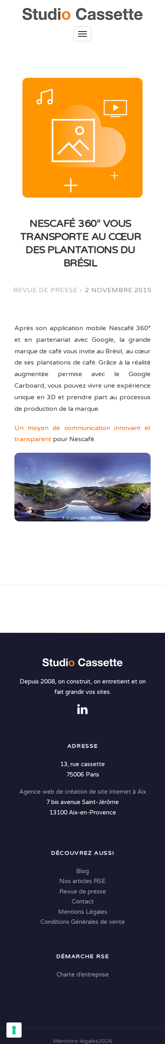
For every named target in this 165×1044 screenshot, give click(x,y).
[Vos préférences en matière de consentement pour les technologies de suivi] (14, 1030)
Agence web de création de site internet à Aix (82, 791)
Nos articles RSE (82, 881)
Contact (83, 901)
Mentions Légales (82, 911)
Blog (82, 871)
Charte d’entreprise (82, 974)
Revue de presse (45, 290)
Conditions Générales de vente (82, 921)
